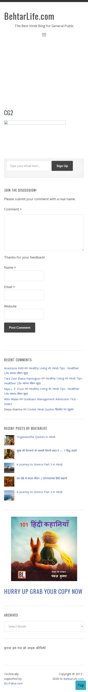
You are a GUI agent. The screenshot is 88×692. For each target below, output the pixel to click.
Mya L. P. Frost (14, 389)
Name (10, 267)
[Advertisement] (44, 75)
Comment (13, 209)
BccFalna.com (13, 683)
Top (81, 685)
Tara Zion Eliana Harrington (22, 378)
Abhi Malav (11, 399)
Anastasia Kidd (14, 368)
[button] (44, 35)
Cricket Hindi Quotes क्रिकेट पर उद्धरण (50, 409)
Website (10, 306)
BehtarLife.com (29, 16)
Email (9, 287)
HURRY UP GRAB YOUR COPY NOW (43, 591)
